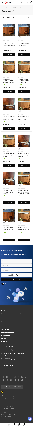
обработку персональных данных (22, 283)
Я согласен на (18, 283)
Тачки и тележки (6, 319)
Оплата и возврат (8, 332)
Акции (3, 338)
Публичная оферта (9, 398)
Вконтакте (14, 371)
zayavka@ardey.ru (9, 350)
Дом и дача (4, 322)
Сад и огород (5, 325)
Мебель (20, 314)
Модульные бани (23, 320)
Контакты (5, 341)
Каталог (4, 310)
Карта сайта (7, 400)
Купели (20, 317)
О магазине (5, 335)
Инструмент (22, 323)
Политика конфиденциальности (13, 396)
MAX (18, 371)
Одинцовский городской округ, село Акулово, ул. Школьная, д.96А (16, 354)
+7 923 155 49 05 (9, 347)
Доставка (5, 329)
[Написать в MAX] (30, 419)
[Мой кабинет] (27, 2)
